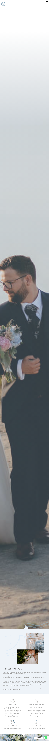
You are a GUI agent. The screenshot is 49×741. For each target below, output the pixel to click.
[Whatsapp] (45, 737)
